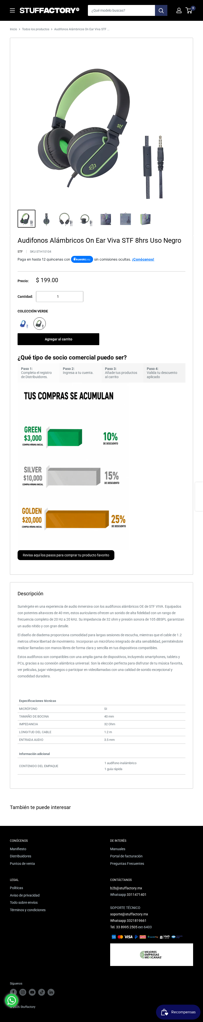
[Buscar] (161, 10)
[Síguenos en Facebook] (13, 992)
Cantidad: (25, 297)
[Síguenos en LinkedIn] (51, 992)
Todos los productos (35, 29)
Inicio (13, 29)
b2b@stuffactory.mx (126, 888)
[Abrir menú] (12, 10)
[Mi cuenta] (179, 10)
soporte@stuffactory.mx (129, 914)
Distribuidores (20, 856)
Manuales (117, 849)
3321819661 (137, 921)
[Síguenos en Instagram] (22, 992)
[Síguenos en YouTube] (32, 992)
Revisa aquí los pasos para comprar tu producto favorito (66, 555)
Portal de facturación (126, 856)
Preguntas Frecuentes (127, 864)
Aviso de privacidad (25, 895)
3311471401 (137, 895)
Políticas (16, 888)
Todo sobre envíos (24, 902)
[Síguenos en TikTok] (41, 992)
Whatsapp (118, 921)
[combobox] (121, 10)
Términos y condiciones (28, 910)
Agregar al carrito (58, 339)
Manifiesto (18, 849)
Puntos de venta (22, 864)
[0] (189, 10)
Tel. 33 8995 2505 (123, 927)
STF (20, 251)
